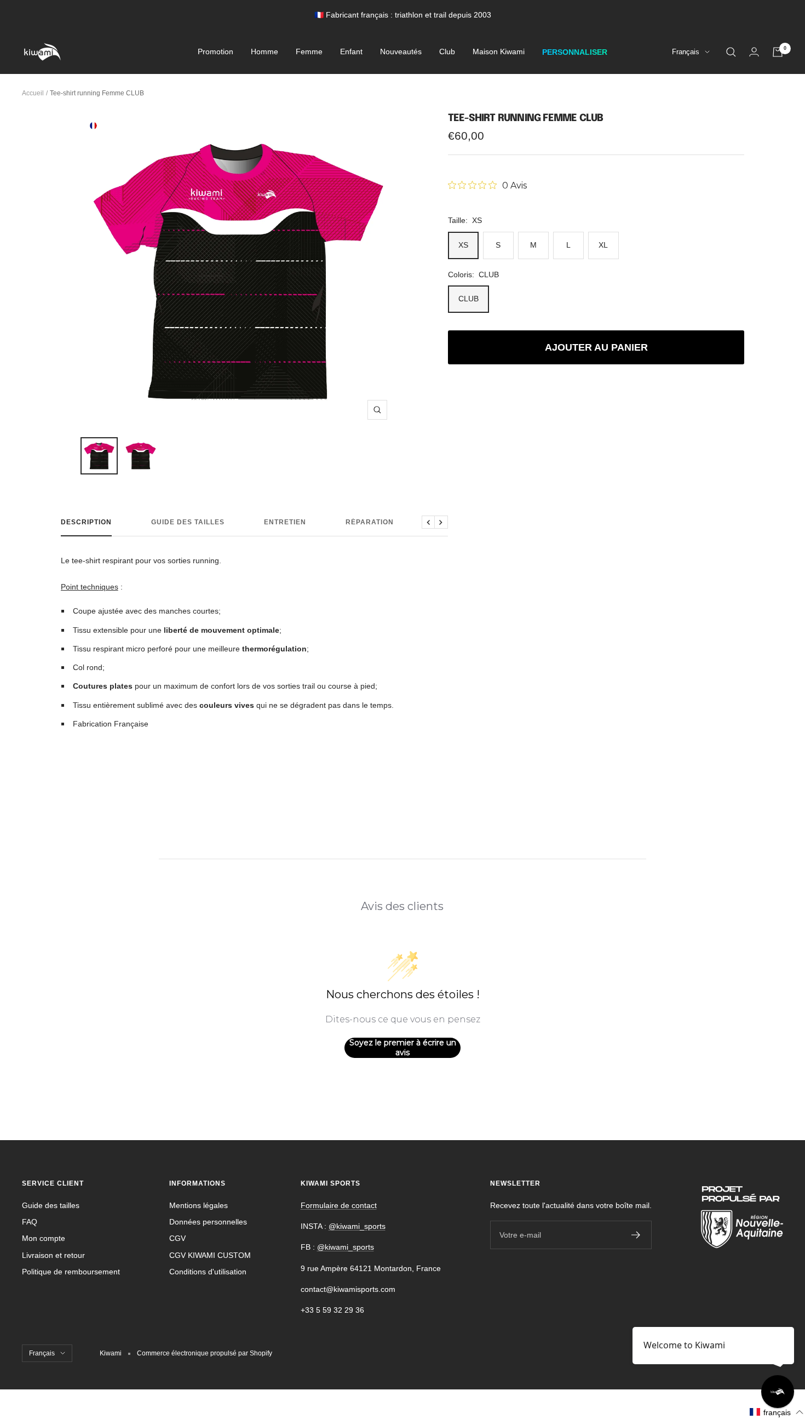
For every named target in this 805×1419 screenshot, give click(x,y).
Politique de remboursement (71, 1271)
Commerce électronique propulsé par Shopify (204, 1353)
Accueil (33, 93)
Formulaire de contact (339, 1205)
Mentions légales (198, 1205)
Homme (264, 52)
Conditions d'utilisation (207, 1271)
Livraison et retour (53, 1255)
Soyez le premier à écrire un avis (402, 1047)
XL (603, 245)
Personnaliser (574, 52)
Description (86, 522)
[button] (777, 1412)
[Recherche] (731, 52)
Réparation (370, 522)
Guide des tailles (188, 522)
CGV (177, 1238)
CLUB (468, 298)
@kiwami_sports (357, 1226)
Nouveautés (401, 52)
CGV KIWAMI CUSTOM (210, 1255)
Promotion (215, 52)
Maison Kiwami (499, 52)
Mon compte (43, 1238)
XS (463, 245)
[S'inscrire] (636, 1235)
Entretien (285, 522)
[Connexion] (754, 51)
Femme (309, 52)
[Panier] (777, 52)
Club (447, 52)
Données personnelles (208, 1221)
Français (685, 52)
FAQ (29, 1221)
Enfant (351, 52)
